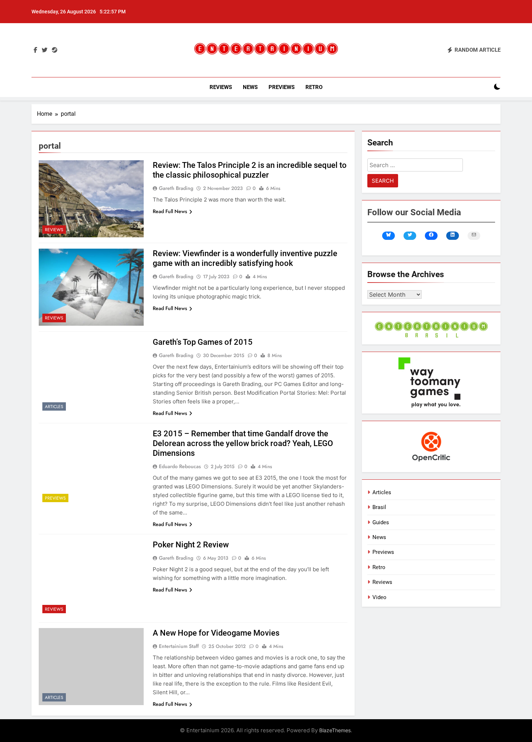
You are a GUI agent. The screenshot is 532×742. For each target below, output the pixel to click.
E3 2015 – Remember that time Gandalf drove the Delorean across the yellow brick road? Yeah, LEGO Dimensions (243, 443)
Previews (282, 87)
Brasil (379, 507)
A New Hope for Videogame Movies (216, 632)
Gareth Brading (176, 188)
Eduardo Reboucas (180, 466)
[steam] (55, 50)
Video (379, 597)
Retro (313, 87)
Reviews (221, 87)
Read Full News (170, 211)
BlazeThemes (335, 730)
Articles (54, 406)
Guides (380, 522)
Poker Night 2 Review (191, 544)
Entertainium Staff (179, 646)
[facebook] (35, 50)
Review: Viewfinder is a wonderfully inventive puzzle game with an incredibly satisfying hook (245, 258)
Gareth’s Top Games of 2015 (203, 342)
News (250, 87)
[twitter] (44, 50)
